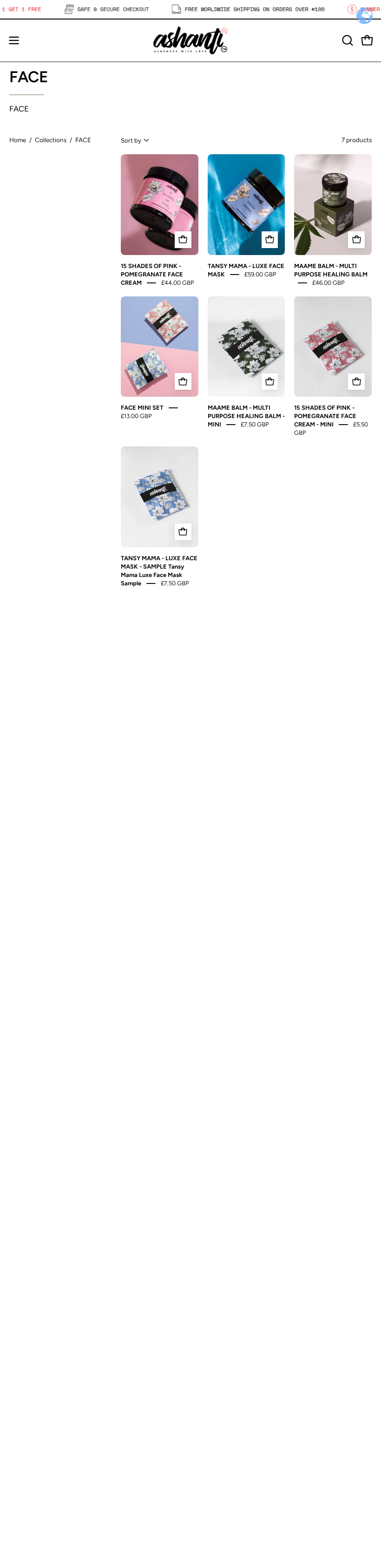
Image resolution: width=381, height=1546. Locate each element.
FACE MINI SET (142, 407)
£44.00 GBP (177, 282)
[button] (346, 40)
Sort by (131, 140)
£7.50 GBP (255, 424)
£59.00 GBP (260, 273)
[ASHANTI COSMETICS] (190, 40)
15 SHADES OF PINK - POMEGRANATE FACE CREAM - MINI (325, 416)
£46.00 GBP (328, 282)
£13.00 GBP (136, 416)
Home (17, 140)
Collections (50, 140)
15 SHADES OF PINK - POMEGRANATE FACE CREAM (152, 274)
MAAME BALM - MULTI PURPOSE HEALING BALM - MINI (246, 416)
